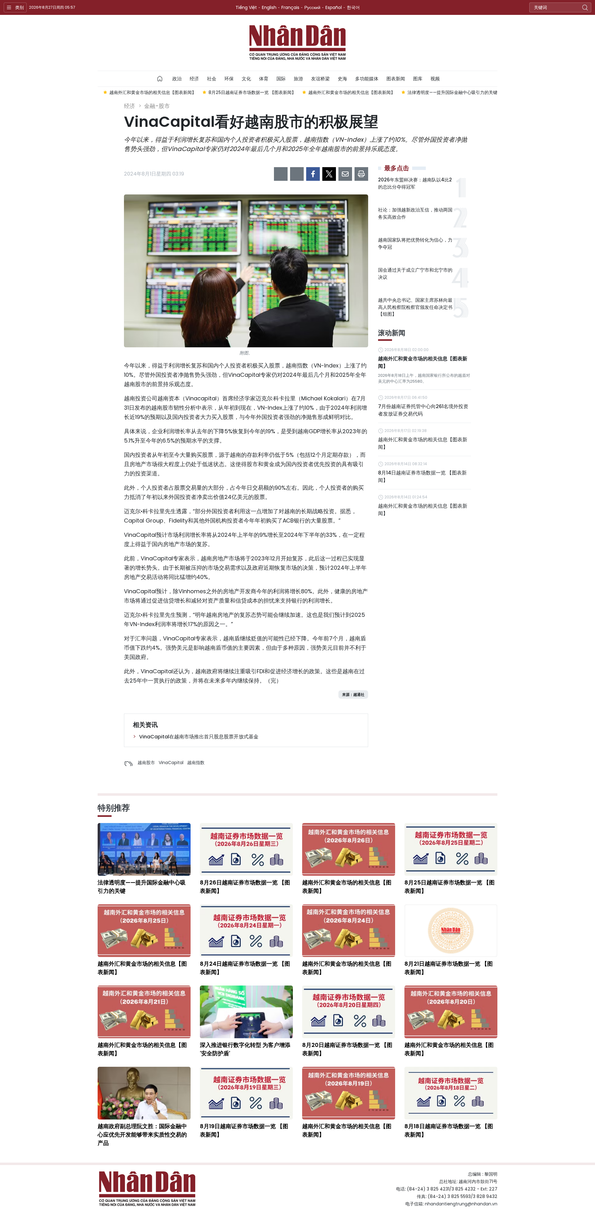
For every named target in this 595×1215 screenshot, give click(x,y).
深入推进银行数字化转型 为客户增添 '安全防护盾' (245, 1049)
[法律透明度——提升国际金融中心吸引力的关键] (144, 849)
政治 (177, 78)
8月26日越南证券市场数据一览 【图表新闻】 (245, 887)
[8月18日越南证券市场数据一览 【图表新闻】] (450, 1093)
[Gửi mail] (345, 174)
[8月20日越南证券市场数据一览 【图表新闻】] (348, 1012)
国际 (281, 78)
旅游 (298, 78)
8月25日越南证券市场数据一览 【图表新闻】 (449, 887)
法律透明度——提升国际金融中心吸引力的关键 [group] (353, 92)
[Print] (361, 174)
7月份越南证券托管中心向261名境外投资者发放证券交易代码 (423, 410)
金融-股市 (157, 106)
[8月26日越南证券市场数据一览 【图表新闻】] (246, 849)
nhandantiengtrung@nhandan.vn (461, 1204)
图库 (417, 78)
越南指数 (196, 762)
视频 (435, 78)
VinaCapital (171, 762)
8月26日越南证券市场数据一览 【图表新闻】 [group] (454, 92)
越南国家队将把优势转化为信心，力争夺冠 (415, 243)
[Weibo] (281, 174)
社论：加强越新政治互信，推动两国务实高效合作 (415, 213)
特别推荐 (114, 807)
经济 (194, 78)
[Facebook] (313, 174)
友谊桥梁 (320, 78)
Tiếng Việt (246, 7)
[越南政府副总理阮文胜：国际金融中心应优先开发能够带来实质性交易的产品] (144, 1093)
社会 (211, 78)
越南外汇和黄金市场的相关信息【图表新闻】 (422, 362)
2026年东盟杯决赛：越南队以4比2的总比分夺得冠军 (415, 183)
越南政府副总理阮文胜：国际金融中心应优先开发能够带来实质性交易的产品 (142, 1134)
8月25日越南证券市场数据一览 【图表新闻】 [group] (152, 92)
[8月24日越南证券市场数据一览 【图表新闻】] (246, 930)
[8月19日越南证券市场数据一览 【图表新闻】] (246, 1093)
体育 (263, 78)
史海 (342, 78)
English (269, 7)
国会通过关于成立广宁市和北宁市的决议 (415, 273)
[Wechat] (297, 174)
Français (290, 7)
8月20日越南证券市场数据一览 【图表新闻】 (347, 1049)
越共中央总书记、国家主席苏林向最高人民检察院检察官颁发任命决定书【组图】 (415, 307)
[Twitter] (329, 174)
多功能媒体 (366, 78)
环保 (229, 78)
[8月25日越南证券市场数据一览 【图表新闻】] (450, 849)
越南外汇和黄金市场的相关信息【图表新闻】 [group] (252, 92)
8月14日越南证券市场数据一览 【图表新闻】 (422, 476)
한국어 (353, 7)
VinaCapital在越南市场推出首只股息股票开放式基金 (198, 736)
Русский (312, 7)
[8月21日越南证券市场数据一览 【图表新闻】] (450, 930)
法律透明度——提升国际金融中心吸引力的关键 (142, 887)
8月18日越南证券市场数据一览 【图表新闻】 (448, 1130)
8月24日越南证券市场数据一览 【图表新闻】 (245, 968)
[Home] (159, 79)
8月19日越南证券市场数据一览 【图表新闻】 (244, 1130)
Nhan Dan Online (297, 42)
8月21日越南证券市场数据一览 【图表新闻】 (448, 968)
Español (333, 7)
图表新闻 (395, 78)
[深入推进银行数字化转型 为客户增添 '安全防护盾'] (246, 1012)
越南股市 (146, 762)
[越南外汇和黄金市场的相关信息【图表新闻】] (348, 849)
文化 (246, 78)
